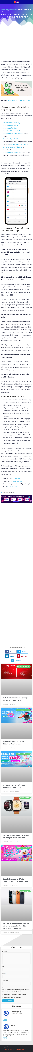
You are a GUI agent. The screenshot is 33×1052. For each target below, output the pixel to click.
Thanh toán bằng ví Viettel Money (13, 131)
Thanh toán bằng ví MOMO (11, 125)
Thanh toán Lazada (10, 492)
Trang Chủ (6, 1049)
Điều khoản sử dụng (24, 1049)
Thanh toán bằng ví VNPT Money (13, 139)
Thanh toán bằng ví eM (10, 128)
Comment (5, 951)
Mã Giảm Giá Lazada (16, 1047)
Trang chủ (3, 9)
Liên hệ (17, 1049)
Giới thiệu (12, 1049)
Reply (5, 1019)
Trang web (5, 980)
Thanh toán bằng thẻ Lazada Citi (19, 144)
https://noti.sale (12, 486)
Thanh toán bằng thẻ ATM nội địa (13, 133)
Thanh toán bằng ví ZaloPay (11, 123)
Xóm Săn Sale (15, 478)
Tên (3, 967)
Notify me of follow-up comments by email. (15, 994)
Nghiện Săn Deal (17, 481)
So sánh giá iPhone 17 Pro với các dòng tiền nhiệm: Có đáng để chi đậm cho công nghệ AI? (16, 926)
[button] (11, 652)
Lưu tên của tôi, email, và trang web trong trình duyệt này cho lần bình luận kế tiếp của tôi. (16, 990)
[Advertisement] (16, 42)
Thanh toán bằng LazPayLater (12, 152)
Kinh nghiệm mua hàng (11, 9)
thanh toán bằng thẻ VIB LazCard (13, 147)
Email (4, 973)
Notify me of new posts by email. (12, 997)
